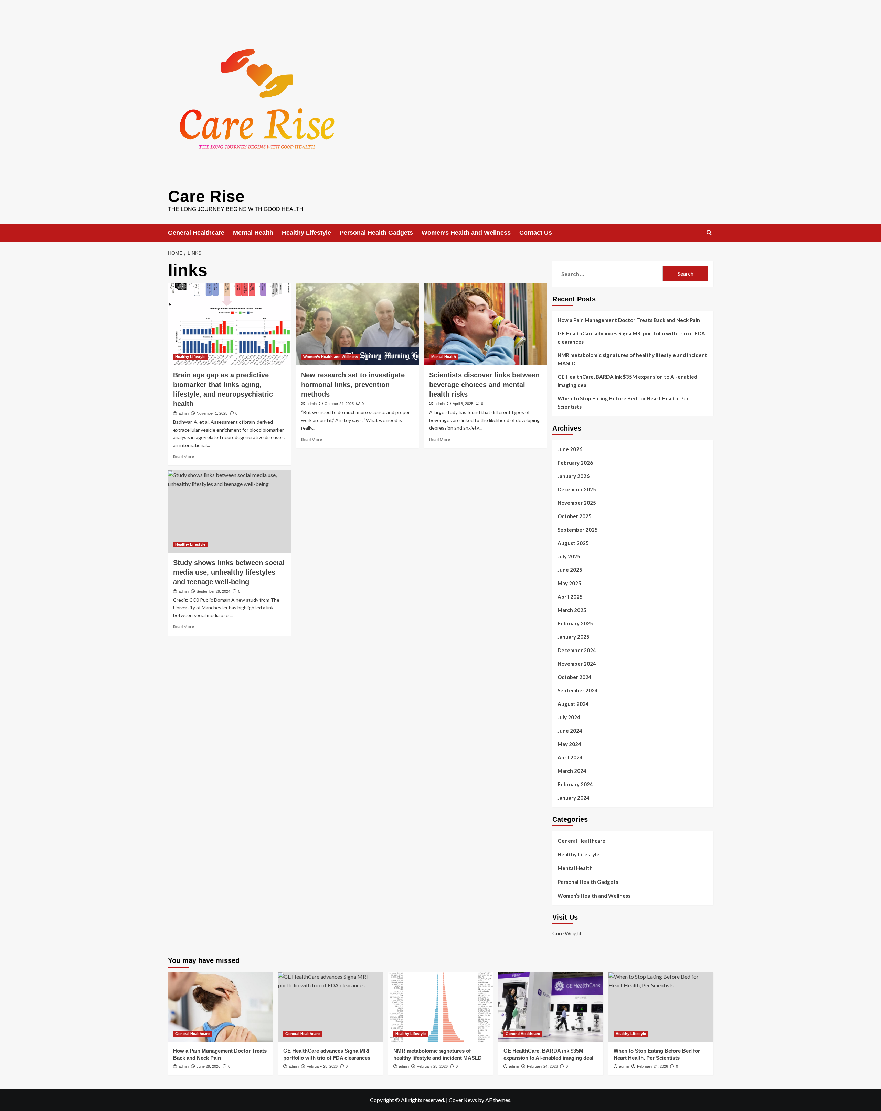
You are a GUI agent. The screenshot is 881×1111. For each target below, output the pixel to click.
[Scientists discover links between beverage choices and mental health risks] (485, 324)
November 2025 (577, 503)
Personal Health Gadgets (376, 232)
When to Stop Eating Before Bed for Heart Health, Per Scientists (623, 402)
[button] (709, 232)
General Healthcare (196, 232)
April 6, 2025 (463, 404)
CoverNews (463, 1100)
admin (184, 413)
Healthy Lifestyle (306, 232)
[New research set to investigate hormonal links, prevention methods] (357, 324)
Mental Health (253, 232)
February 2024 (575, 784)
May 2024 (569, 744)
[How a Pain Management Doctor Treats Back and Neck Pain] (220, 1007)
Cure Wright (567, 933)
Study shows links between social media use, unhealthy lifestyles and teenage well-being (229, 572)
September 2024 (578, 690)
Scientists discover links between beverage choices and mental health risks (484, 384)
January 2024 (574, 798)
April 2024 (570, 757)
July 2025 (569, 556)
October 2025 (575, 516)
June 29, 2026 (208, 1066)
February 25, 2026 (322, 1066)
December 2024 (577, 650)
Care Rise (206, 196)
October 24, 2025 (339, 404)
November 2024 (577, 663)
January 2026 (574, 476)
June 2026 (570, 449)
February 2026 (575, 462)
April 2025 (570, 596)
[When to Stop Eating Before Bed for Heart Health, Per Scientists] (660, 1007)
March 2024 (572, 771)
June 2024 (570, 730)
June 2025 (570, 570)
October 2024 (575, 677)
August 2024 (573, 704)
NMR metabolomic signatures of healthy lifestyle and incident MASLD (632, 359)
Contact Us (535, 232)
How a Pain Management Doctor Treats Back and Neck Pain (629, 320)
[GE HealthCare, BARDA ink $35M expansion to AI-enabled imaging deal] (550, 1007)
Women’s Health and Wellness (466, 232)
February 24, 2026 (542, 1066)
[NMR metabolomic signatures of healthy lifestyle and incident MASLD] (440, 1007)
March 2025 (572, 610)
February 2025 (575, 623)
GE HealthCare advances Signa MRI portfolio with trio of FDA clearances (631, 337)
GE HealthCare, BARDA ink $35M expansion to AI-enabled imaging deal (627, 381)
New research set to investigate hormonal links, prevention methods (353, 384)
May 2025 (569, 583)
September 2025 (578, 529)
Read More (183, 456)
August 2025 (573, 543)
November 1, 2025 (212, 413)
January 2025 (574, 637)
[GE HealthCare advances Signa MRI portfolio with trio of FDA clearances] (330, 1007)
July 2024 (569, 717)
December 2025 (577, 489)
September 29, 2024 (213, 591)
